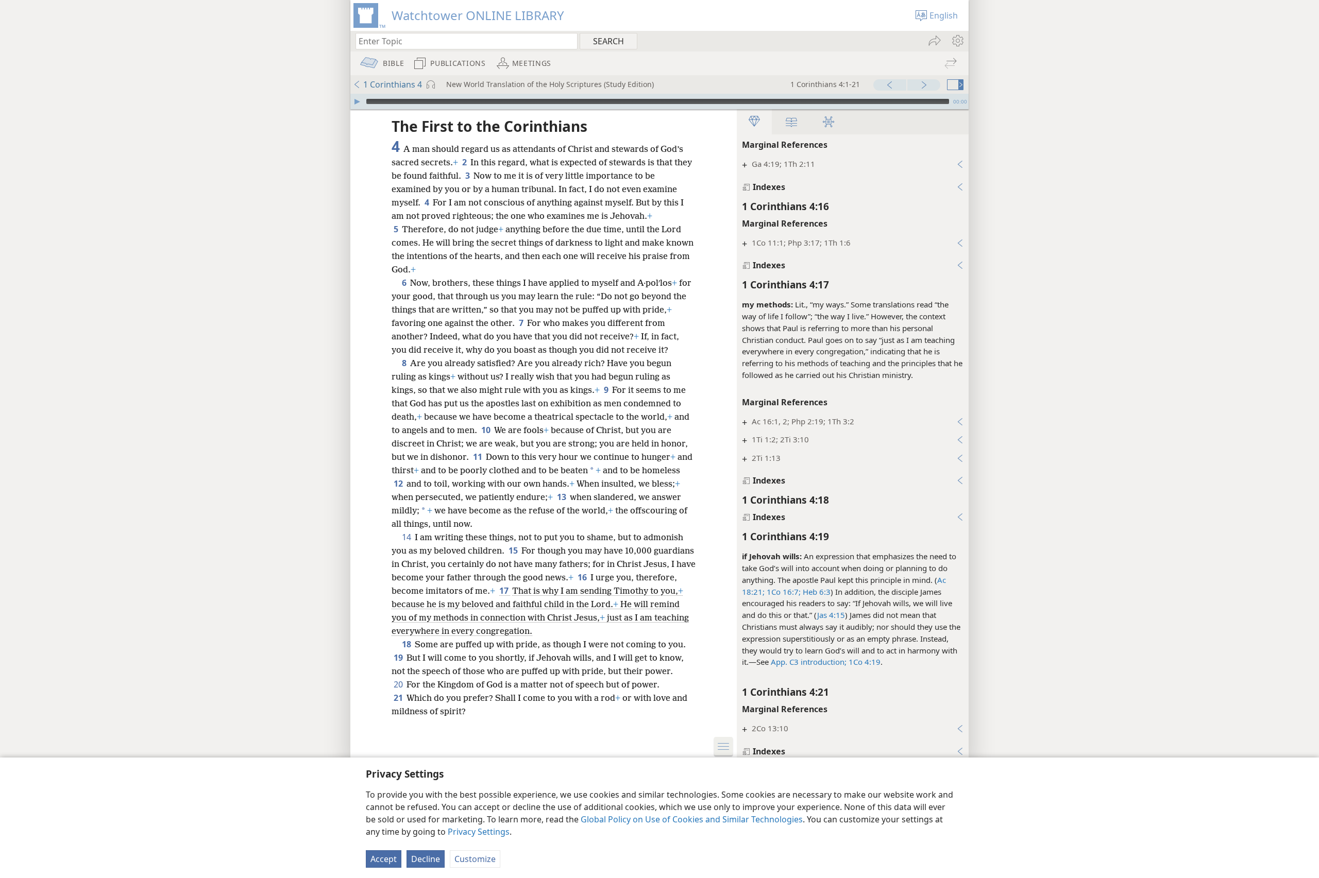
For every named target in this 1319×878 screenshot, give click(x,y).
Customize (475, 859)
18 (407, 644)
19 (399, 657)
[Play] (357, 101)
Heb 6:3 (816, 592)
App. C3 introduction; (809, 662)
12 (399, 483)
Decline (425, 859)
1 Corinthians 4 (392, 84)
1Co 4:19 (865, 662)
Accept (383, 859)
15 (514, 550)
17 (504, 590)
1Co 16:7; (783, 592)
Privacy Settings (479, 831)
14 (407, 537)
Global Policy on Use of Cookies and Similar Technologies (692, 819)
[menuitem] (957, 40)
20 (399, 684)
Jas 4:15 (831, 615)
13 (562, 497)
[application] (659, 101)
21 (399, 697)
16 (583, 577)
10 (486, 430)
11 (478, 456)
